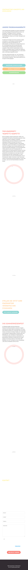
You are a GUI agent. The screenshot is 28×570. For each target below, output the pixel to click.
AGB (8, 565)
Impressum (12, 565)
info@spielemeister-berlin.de (16, 506)
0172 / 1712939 (13, 502)
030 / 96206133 (13, 504)
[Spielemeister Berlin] (14, 3)
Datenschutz (17, 546)
